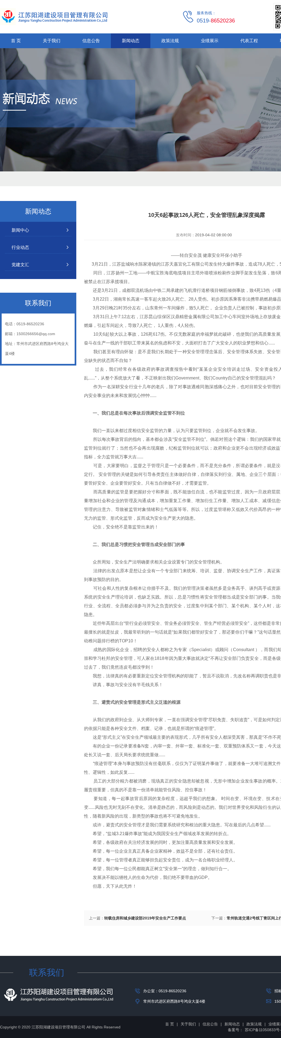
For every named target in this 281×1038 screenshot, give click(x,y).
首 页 (16, 40)
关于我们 (51, 40)
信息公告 (91, 40)
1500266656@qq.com (35, 334)
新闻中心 (20, 230)
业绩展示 (209, 40)
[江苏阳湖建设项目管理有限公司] (53, 16)
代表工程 (249, 40)
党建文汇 (20, 264)
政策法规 (170, 40)
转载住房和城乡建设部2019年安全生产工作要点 (145, 918)
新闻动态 (130, 40)
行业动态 (20, 247)
